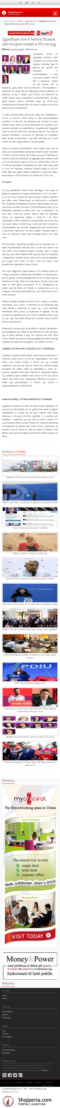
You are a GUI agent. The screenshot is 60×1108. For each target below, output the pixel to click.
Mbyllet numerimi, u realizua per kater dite (30, 553)
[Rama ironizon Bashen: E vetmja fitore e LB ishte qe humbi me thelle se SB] (30, 751)
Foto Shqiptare (7, 1037)
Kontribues (19, 1082)
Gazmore (5, 1034)
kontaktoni (44, 1070)
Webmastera (6, 1017)
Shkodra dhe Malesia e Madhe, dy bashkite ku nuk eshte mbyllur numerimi (30, 656)
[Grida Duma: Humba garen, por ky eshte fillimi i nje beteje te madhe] (30, 593)
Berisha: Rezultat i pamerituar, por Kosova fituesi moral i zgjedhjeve (30, 629)
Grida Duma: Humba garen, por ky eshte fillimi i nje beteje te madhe (30, 604)
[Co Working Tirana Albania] (28, 865)
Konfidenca (49, 1082)
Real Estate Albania (8, 1050)
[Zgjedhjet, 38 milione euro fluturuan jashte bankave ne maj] (30, 466)
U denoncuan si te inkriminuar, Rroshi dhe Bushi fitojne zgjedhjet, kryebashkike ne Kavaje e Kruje (30, 710)
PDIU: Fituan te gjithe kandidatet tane (30, 683)
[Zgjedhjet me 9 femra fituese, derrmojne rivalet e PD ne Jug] (30, 725)
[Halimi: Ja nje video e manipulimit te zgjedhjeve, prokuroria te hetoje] (30, 491)
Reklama (38, 1082)
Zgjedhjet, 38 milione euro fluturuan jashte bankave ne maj (30, 477)
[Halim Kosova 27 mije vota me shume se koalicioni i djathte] (30, 567)
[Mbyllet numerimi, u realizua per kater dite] (30, 542)
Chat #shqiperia (7, 1011)
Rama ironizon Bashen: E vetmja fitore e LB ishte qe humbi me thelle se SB (30, 763)
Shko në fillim (47, 1085)
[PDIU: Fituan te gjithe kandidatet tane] (30, 672)
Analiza (4, 998)
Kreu (6, 21)
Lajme (12, 21)
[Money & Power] (28, 965)
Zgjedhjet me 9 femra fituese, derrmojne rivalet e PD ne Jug (30, 736)
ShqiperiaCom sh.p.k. (11, 1091)
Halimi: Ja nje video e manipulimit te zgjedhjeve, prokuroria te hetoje (30, 502)
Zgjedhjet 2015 (31, 21)
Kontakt (29, 1082)
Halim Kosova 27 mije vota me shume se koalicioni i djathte (30, 578)
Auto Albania (6, 1053)
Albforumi (5, 1014)
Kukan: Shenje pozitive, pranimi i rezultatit (30, 527)
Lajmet (4, 995)
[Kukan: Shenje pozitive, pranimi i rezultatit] (30, 516)
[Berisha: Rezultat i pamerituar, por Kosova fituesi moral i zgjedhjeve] (30, 618)
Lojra (3, 1030)
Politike (20, 21)
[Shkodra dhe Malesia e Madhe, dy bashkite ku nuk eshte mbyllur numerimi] (30, 643)
